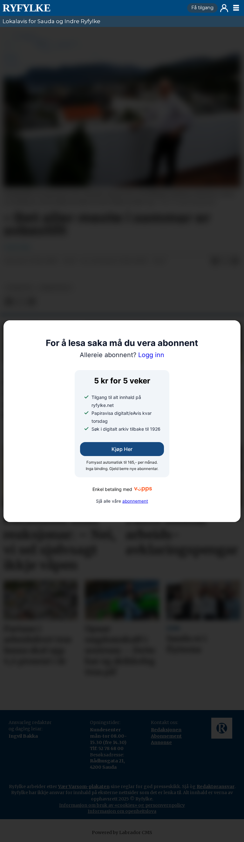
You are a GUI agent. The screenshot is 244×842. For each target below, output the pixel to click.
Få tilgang (202, 7)
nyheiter (19, 287)
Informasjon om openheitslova (122, 811)
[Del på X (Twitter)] (225, 261)
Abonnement (166, 736)
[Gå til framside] (92, 8)
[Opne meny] (236, 8)
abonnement (135, 501)
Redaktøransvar (215, 786)
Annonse (161, 742)
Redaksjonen (166, 730)
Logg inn (224, 8)
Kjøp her (122, 449)
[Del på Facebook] (215, 261)
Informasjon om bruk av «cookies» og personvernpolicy (122, 805)
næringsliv (55, 287)
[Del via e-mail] (235, 261)
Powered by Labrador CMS (122, 832)
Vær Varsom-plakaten (84, 786)
